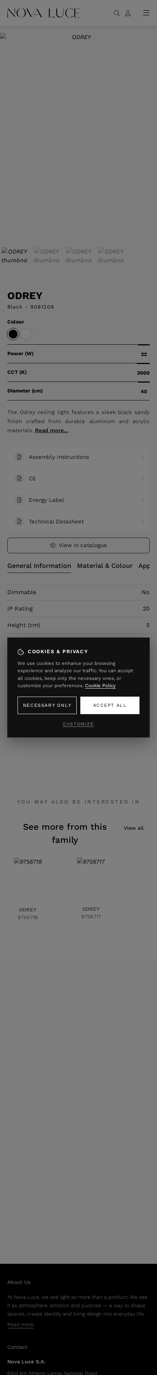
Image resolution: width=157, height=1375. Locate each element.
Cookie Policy (100, 685)
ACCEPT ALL (110, 705)
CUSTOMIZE (78, 724)
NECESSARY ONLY (47, 705)
